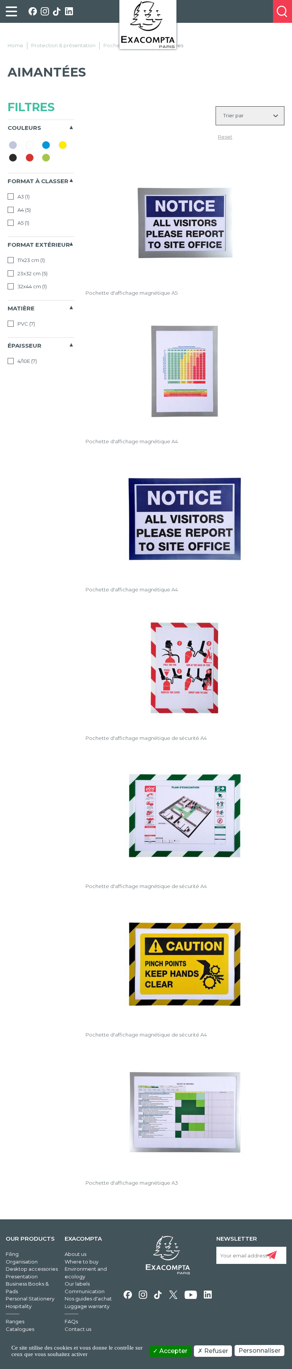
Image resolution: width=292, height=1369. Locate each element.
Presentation (22, 1276)
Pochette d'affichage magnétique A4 (132, 441)
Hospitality (19, 1306)
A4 (23, 210)
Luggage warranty (87, 1306)
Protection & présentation (63, 45)
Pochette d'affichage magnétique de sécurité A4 (146, 738)
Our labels (77, 1284)
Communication (85, 1291)
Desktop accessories (32, 1269)
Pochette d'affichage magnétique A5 (132, 293)
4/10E (26, 361)
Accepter (172, 1351)
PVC (25, 324)
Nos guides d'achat (88, 1299)
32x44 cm (31, 286)
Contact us (78, 1329)
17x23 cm (30, 260)
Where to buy (81, 1262)
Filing (12, 1254)
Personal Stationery (30, 1299)
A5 (22, 223)
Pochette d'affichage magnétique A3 (132, 1183)
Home (15, 45)
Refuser (215, 1351)
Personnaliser (259, 1350)
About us (75, 1254)
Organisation (22, 1262)
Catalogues (20, 1329)
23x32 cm (32, 273)
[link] (11, 11)
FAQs (71, 1321)
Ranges (15, 1321)
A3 (23, 196)
